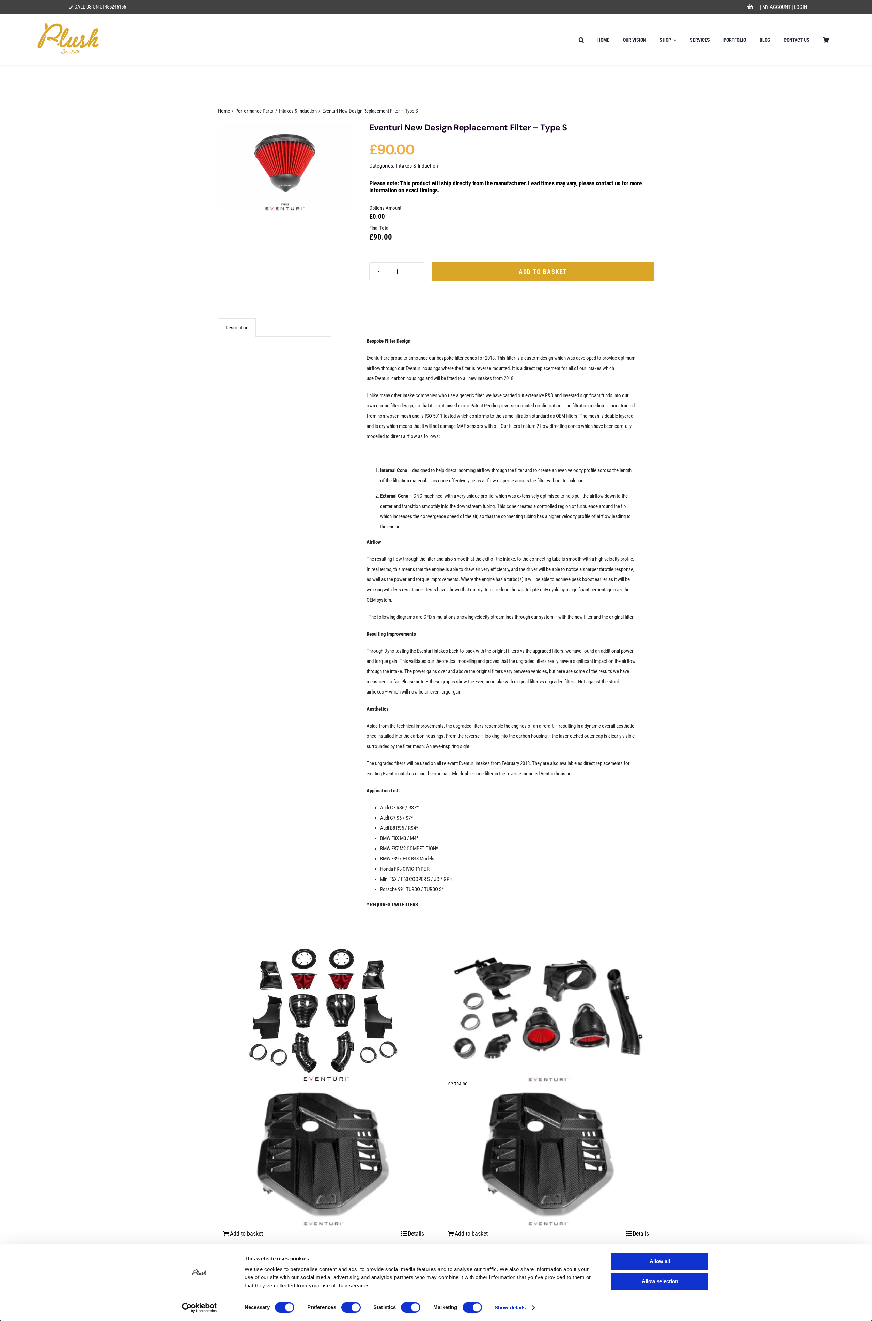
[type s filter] (285, 167)
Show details (510, 1307)
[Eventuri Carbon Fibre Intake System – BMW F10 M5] (323, 1011)
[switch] (351, 1307)
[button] (581, 39)
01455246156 (113, 7)
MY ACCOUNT (776, 7)
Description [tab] (236, 328)
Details (416, 1233)
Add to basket (543, 271)
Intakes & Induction (417, 165)
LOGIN (800, 7)
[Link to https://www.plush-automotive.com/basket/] (750, 7)
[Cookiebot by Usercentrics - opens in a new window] (199, 1308)
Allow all (660, 1261)
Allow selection (660, 1281)
